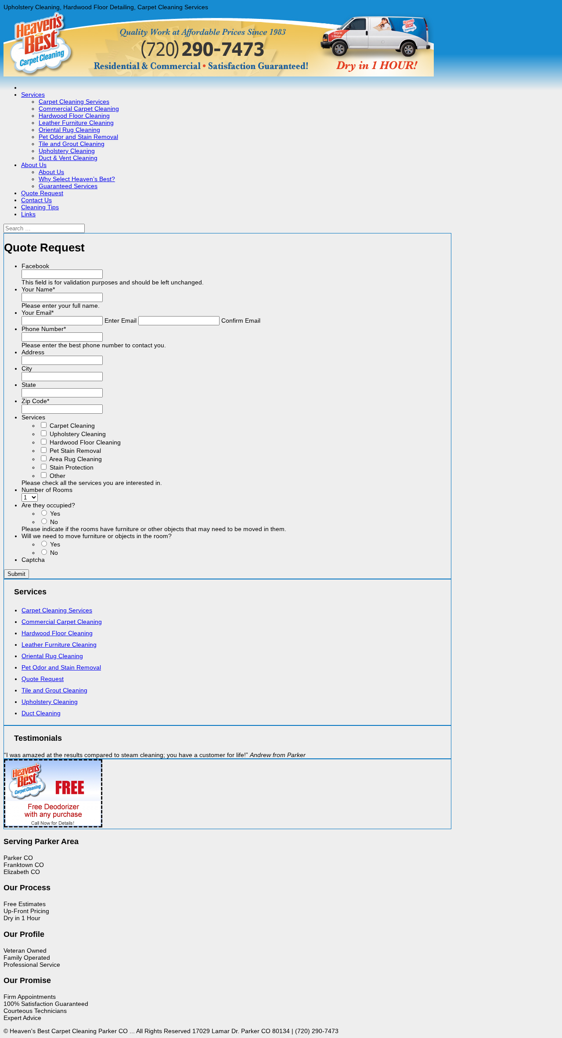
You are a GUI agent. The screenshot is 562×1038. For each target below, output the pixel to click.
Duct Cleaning (41, 713)
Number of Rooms (47, 489)
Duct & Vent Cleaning (68, 157)
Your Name (38, 289)
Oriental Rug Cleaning (69, 129)
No (54, 521)
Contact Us (36, 200)
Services (33, 94)
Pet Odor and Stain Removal (78, 136)
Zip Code (35, 400)
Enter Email (120, 320)
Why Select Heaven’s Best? (77, 178)
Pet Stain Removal (75, 450)
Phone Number (44, 328)
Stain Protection (72, 467)
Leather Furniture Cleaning (76, 122)
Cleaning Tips (40, 207)
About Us (34, 164)
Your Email (38, 312)
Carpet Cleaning (72, 425)
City (27, 368)
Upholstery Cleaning (67, 150)
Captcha (33, 559)
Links (28, 214)
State (29, 384)
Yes (55, 513)
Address (33, 352)
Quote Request (42, 193)
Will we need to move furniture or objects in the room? (97, 535)
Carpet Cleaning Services (74, 101)
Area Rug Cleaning (75, 459)
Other (57, 475)
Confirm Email (240, 320)
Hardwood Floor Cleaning (74, 115)
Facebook (35, 266)
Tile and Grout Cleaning (71, 143)
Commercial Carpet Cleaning (79, 108)
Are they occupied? (48, 505)
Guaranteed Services (68, 185)
